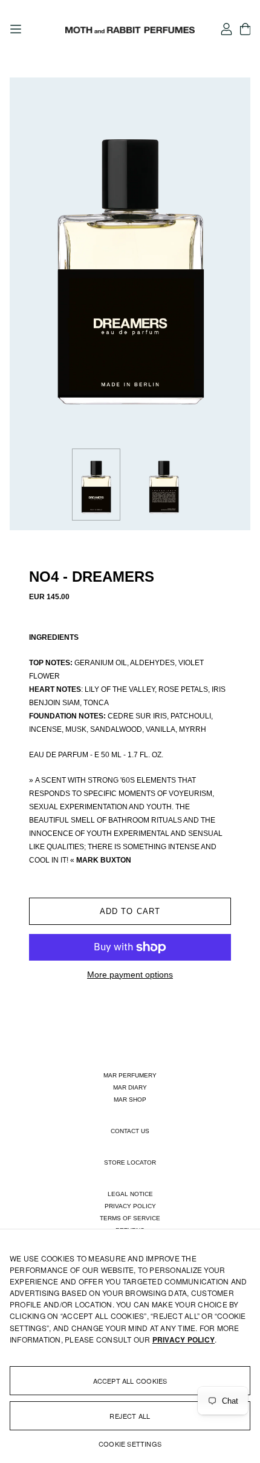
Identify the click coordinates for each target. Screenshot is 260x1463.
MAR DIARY (130, 1087)
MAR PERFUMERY (130, 1075)
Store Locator (130, 1162)
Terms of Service (130, 1218)
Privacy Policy (130, 1206)
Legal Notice (130, 1194)
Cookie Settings (130, 1443)
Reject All (129, 1416)
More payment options (130, 974)
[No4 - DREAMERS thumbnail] (96, 485)
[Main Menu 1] (16, 29)
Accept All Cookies (130, 1381)
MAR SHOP (130, 1099)
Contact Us (130, 1131)
